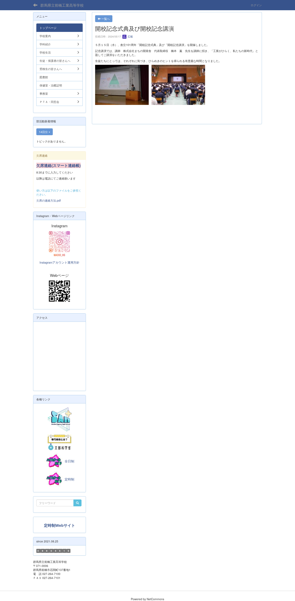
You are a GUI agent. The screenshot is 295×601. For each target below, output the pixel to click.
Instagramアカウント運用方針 (59, 262)
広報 (130, 36)
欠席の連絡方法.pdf (48, 200)
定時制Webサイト (59, 525)
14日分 (44, 132)
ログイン (256, 5)
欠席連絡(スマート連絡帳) (58, 165)
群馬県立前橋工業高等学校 (62, 5)
